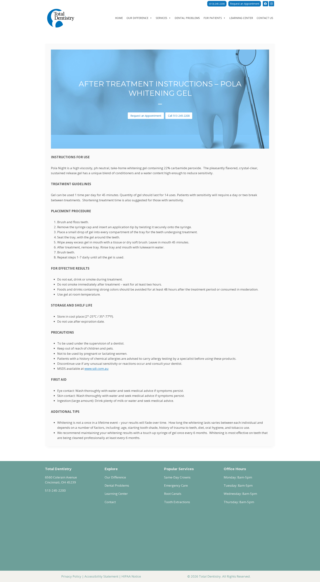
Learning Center (116, 493)
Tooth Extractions (177, 502)
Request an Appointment (244, 3)
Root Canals (172, 493)
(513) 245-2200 (217, 3)
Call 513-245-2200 (179, 115)
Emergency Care (176, 485)
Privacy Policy (71, 576)
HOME (119, 18)
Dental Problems (117, 485)
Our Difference (115, 477)
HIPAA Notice (131, 576)
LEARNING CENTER (241, 18)
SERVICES (161, 18)
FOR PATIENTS (213, 18)
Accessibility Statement (101, 576)
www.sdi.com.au (96, 368)
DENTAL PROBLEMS (187, 18)
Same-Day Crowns (177, 477)
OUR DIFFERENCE (137, 18)
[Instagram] (271, 3)
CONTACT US (265, 18)
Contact (110, 502)
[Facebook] (265, 3)
